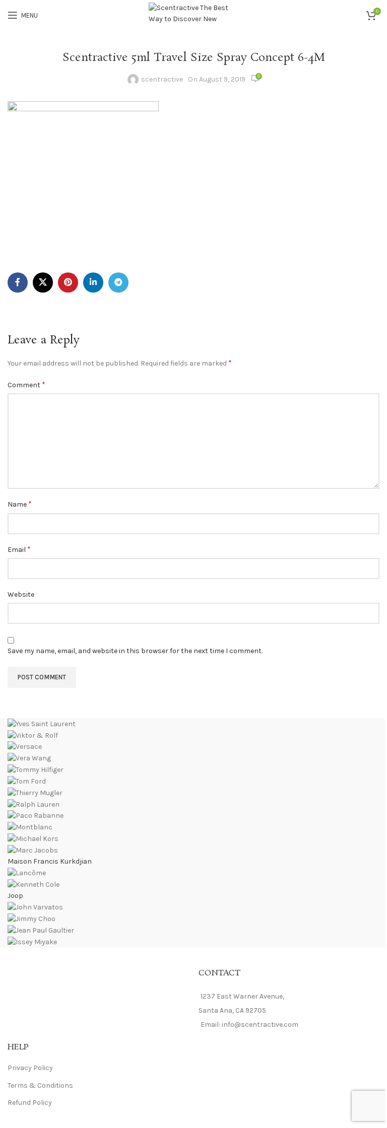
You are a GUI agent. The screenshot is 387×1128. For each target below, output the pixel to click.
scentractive (162, 79)
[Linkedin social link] (93, 282)
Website (21, 594)
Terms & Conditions (40, 1085)
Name (20, 504)
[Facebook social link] (18, 282)
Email (19, 549)
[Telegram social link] (118, 282)
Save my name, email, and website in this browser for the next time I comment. (135, 651)
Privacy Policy (30, 1068)
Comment (26, 384)
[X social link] (43, 282)
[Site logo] (194, 14)
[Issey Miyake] (193, 833)
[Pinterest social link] (68, 282)
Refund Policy (30, 1102)
